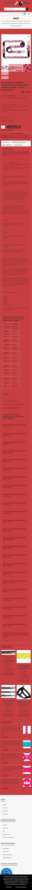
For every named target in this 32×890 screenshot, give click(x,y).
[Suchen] (27, 9)
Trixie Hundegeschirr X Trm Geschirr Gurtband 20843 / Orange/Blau (24, 703)
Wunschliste (5, 814)
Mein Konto (5, 808)
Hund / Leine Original (19, 137)
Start (3, 21)
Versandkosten (11, 95)
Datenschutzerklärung (8, 837)
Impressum (5, 828)
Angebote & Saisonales (11, 21)
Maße (3, 121)
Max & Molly (28, 137)
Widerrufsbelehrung (7, 854)
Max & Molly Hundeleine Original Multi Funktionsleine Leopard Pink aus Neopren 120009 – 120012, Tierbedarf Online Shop (15, 153)
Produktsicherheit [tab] (7, 145)
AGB (4, 831)
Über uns (5, 825)
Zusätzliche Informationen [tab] (19, 142)
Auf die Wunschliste (5, 130)
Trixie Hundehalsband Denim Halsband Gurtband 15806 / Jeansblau (8, 702)
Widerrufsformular (7, 857)
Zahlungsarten (6, 848)
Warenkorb (5, 811)
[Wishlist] (15, 4)
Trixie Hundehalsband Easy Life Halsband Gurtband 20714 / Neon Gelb (24, 668)
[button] (28, 36)
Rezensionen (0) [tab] (18, 145)
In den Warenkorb (12, 127)
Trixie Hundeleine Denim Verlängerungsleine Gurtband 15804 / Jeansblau (8, 660)
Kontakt (4, 804)
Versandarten (6, 394)
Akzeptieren (9, 887)
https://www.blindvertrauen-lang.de (11, 408)
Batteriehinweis (6, 834)
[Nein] (30, 882)
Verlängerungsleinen (6, 136)
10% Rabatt (20, 21)
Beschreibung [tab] (5, 142)
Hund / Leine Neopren (9, 137)
